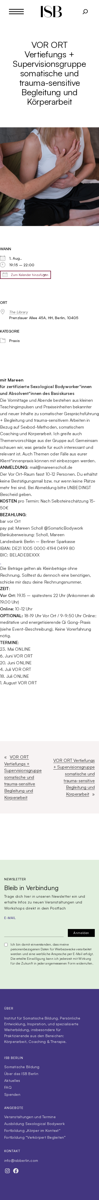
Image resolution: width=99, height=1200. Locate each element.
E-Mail (10, 918)
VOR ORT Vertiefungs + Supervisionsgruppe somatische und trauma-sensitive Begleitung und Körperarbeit (23, 777)
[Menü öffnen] (16, 11)
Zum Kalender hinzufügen (29, 275)
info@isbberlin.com (21, 1160)
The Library (18, 312)
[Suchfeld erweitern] (85, 11)
